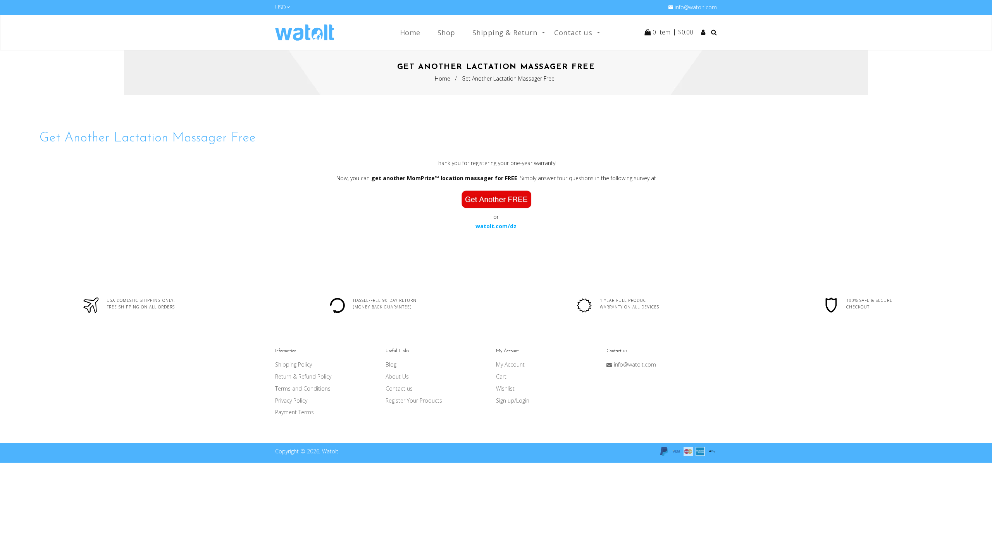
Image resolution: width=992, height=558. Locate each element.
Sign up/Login (512, 400)
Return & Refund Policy (303, 376)
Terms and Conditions (303, 388)
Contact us (399, 388)
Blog (391, 364)
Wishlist (505, 388)
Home (442, 78)
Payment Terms (294, 412)
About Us (397, 376)
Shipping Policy (293, 364)
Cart (501, 376)
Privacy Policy (291, 400)
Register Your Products (414, 400)
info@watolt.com (696, 7)
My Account (510, 364)
